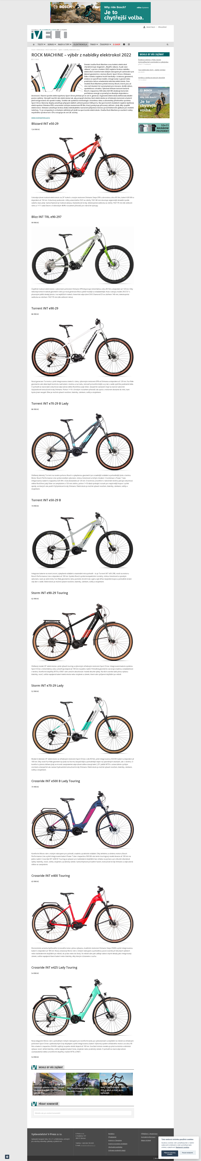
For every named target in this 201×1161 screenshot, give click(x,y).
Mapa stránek (146, 1140)
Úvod (33, 50)
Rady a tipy (63, 44)
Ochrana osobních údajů (116, 1150)
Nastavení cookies (182, 1147)
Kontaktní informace (148, 1137)
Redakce (111, 1134)
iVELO (49, 34)
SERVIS (51, 44)
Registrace (150, 27)
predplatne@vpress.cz (88, 1145)
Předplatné (112, 1137)
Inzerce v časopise (115, 1140)
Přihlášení (162, 27)
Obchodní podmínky (115, 1147)
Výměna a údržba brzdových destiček (151, 78)
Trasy (93, 44)
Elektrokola (80, 44)
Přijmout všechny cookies (170, 1153)
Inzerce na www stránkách (117, 1144)
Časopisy (104, 44)
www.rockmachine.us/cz (40, 118)
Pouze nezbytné (187, 1152)
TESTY (40, 44)
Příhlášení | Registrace (149, 1134)
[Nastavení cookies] (7, 1157)
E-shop (116, 44)
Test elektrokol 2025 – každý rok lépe (151, 70)
